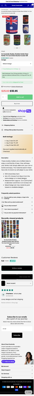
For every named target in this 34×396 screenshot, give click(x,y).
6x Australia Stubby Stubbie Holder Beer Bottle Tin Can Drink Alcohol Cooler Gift (10, 247)
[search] (6, 5)
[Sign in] (28, 5)
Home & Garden (15, 9)
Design (3, 60)
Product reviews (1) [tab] (8, 281)
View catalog (2, 5)
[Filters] (3, 287)
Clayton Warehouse (17, 86)
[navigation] (14, 48)
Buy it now (17, 103)
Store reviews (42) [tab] (23, 281)
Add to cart (20, 97)
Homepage (4, 9)
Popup (19, 69)
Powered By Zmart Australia (23, 386)
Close (16, 371)
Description (4, 158)
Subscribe (16, 340)
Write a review (16, 273)
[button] (5, 58)
